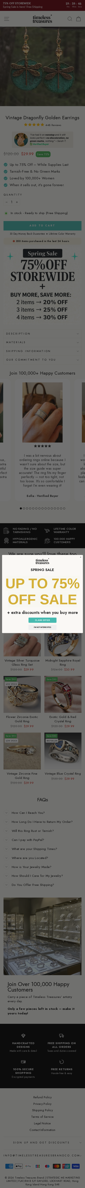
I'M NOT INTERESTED (42, 627)
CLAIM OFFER (42, 620)
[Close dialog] (80, 557)
